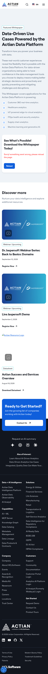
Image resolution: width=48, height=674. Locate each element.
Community (31, 565)
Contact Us (22, 423)
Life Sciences (32, 496)
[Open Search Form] (26, 4)
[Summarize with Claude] (35, 445)
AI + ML (5, 513)
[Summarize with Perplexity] (27, 445)
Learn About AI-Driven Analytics (24, 458)
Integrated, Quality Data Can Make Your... (24, 465)
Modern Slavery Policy (33, 653)
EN (37, 4)
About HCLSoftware (11, 565)
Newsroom (7, 585)
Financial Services (34, 491)
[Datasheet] (24, 349)
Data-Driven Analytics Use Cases (24, 462)
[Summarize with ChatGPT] (20, 445)
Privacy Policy (7, 657)
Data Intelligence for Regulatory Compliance (35, 524)
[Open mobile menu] (43, 4)
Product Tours (32, 612)
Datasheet (7, 368)
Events (5, 569)
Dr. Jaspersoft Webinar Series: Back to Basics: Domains (21, 252)
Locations (6, 599)
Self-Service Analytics (36, 516)
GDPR (28, 540)
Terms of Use (7, 653)
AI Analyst (6, 502)
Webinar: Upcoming (12, 244)
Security (28, 660)
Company (6, 560)
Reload (9, 166)
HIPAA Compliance (34, 549)
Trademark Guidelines (33, 657)
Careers (5, 594)
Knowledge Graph (10, 522)
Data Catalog (8, 527)
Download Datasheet (11, 390)
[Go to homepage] (10, 4)
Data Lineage (8, 538)
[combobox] (35, 4)
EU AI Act (30, 544)
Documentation (33, 569)
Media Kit (6, 581)
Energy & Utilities (33, 487)
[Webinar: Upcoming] (24, 225)
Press (4, 590)
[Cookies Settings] (3, 670)
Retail (28, 505)
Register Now (8, 266)
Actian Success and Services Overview (20, 376)
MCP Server (7, 518)
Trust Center (7, 603)
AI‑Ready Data (32, 531)
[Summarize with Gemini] (12, 445)
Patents (5, 660)
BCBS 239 (30, 536)
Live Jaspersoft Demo (16, 314)
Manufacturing (32, 500)
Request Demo (32, 603)
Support (29, 560)
